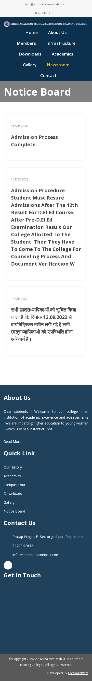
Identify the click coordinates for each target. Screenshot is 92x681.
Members (26, 43)
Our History (13, 467)
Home (31, 32)
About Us (57, 32)
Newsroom (58, 64)
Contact (48, 75)
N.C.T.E (40, 13)
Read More (12, 441)
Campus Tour (14, 484)
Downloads (30, 54)
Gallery (30, 64)
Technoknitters (78, 673)
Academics (62, 54)
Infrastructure (61, 43)
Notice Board (14, 511)
